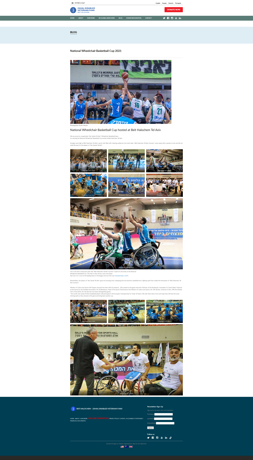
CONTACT (148, 18)
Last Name (150, 417)
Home (72, 18)
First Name (150, 413)
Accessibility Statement (134, 417)
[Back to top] (244, 451)
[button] (126, 459)
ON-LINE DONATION (98, 417)
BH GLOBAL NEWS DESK (107, 18)
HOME (72, 417)
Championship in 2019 (121, 274)
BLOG (120, 18)
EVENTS (122, 417)
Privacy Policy (114, 417)
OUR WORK (91, 18)
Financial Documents (78, 419)
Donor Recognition (133, 18)
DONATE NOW (173, 10)
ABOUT (80, 18)
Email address (151, 422)
